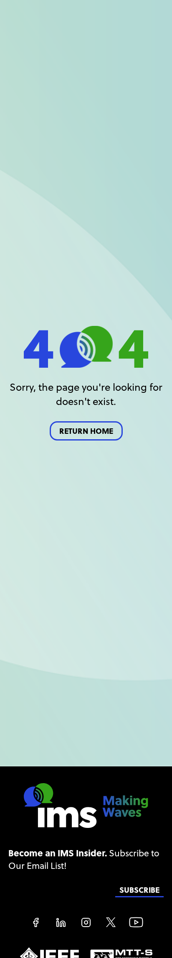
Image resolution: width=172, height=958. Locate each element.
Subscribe (139, 890)
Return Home (86, 431)
